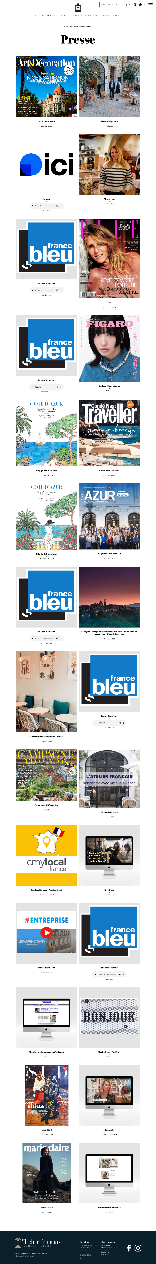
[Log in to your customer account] (135, 4)
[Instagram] (138, 1248)
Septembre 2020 (46, 972)
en (129, 5)
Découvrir (46, 1057)
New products (49, 15)
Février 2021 (109, 894)
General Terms (106, 1248)
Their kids (74, 15)
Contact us (105, 1254)
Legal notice (105, 1245)
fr (124, 5)
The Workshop (106, 1250)
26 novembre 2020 (47, 894)
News (38, 15)
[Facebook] (128, 1248)
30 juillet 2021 (109, 817)
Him (66, 15)
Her (60, 15)
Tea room (116, 15)
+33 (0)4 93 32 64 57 (85, 1254)
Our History (105, 1252)
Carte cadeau (102, 15)
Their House (87, 15)
